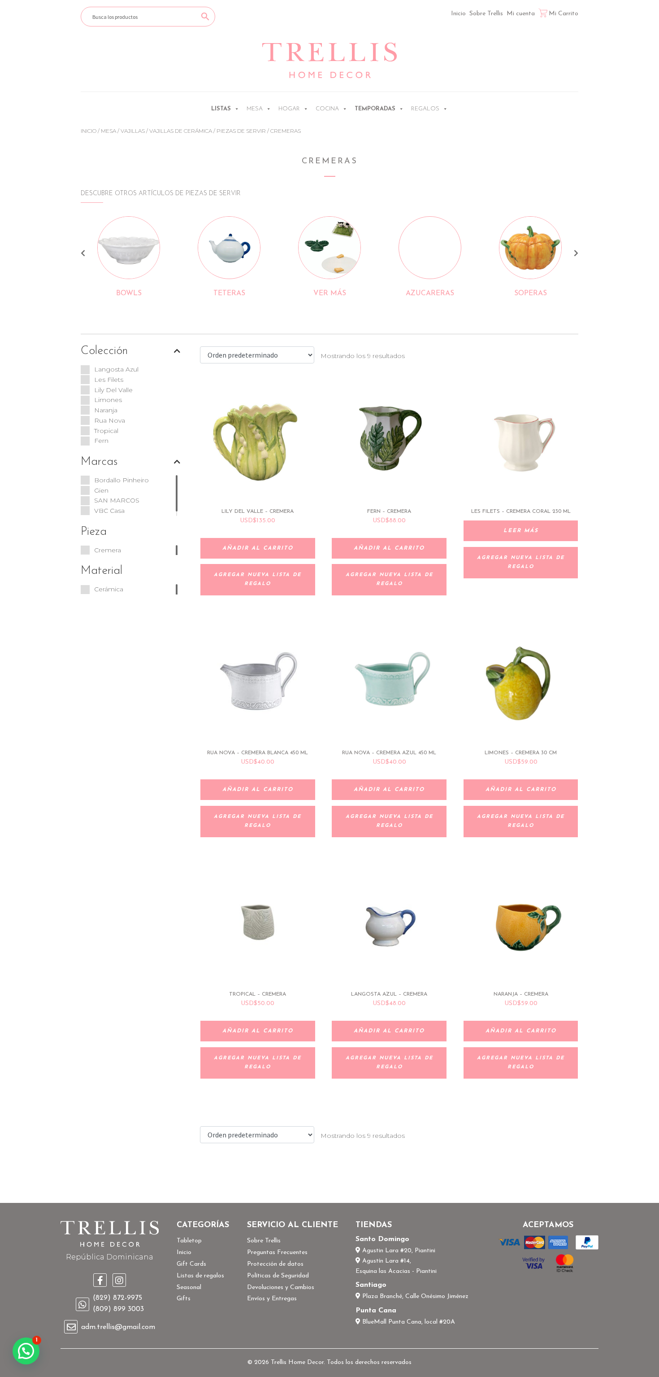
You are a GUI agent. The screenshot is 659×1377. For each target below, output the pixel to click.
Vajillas (133, 130)
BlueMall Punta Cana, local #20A (407, 1322)
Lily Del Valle (113, 390)
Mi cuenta (521, 13)
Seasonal (189, 1287)
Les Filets (108, 380)
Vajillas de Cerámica (180, 130)
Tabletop (189, 1240)
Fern (101, 441)
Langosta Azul (116, 369)
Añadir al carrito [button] (257, 548)
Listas (221, 109)
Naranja (105, 410)
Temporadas (375, 109)
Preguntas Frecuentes (277, 1252)
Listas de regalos (200, 1275)
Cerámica (108, 589)
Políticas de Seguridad (278, 1275)
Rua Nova (109, 420)
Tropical (106, 431)
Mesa (255, 109)
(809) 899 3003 (118, 1309)
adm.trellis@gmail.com (118, 1327)
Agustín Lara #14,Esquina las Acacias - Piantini (396, 1266)
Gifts (184, 1298)
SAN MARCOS (116, 500)
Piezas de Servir (241, 130)
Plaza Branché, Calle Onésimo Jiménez (414, 1296)
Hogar (289, 109)
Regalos (425, 109)
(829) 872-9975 (117, 1298)
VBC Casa (109, 511)
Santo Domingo (382, 1239)
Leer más (520, 530)
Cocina (327, 109)
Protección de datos (275, 1264)
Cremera (107, 550)
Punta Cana (376, 1310)
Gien (101, 490)
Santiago (371, 1285)
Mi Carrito (563, 13)
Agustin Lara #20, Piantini (397, 1250)
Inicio (458, 13)
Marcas (99, 462)
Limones (108, 400)
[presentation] (83, 254)
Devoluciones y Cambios (280, 1287)
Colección (104, 351)
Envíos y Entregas (272, 1298)
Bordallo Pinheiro (121, 480)
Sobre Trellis (486, 13)
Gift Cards (191, 1264)
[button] (26, 1351)
